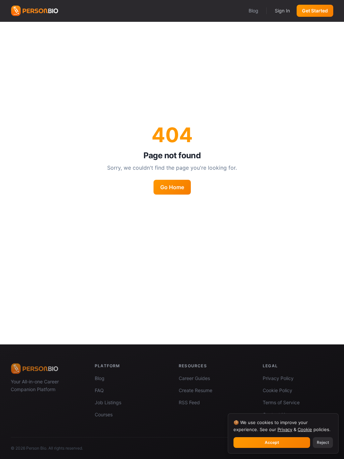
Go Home (172, 187)
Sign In (282, 10)
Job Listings (108, 402)
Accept (272, 442)
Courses (104, 414)
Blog (253, 10)
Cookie (305, 429)
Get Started (315, 10)
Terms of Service (281, 402)
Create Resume (195, 390)
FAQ (99, 390)
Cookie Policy (277, 390)
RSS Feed (189, 402)
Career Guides (194, 378)
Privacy (284, 429)
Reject (323, 442)
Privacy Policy (278, 378)
